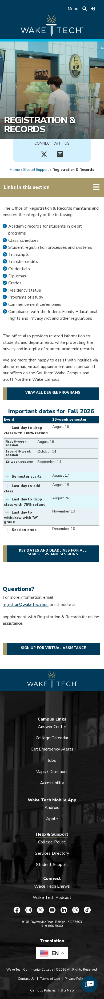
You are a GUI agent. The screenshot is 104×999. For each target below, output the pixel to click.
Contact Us (26, 979)
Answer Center (52, 727)
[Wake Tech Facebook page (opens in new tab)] (17, 910)
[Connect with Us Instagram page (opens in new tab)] (60, 154)
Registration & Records (39, 124)
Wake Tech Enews (52, 886)
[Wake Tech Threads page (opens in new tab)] (75, 910)
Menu (73, 8)
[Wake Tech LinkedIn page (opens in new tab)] (64, 910)
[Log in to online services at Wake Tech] (93, 8)
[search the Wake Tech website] (84, 8)
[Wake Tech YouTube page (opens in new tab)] (52, 910)
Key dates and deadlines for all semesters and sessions (53, 552)
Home (14, 169)
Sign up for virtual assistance (53, 648)
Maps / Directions (52, 772)
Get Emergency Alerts (52, 749)
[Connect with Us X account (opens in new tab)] (44, 154)
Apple (52, 819)
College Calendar (52, 738)
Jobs (52, 760)
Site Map (67, 990)
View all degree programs (52, 392)
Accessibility (52, 783)
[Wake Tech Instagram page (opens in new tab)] (28, 910)
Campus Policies (43, 990)
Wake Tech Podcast (52, 897)
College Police (52, 842)
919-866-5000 (52, 926)
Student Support (36, 169)
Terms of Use (50, 979)
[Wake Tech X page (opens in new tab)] (40, 910)
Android (52, 807)
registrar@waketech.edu (26, 605)
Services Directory (52, 853)
